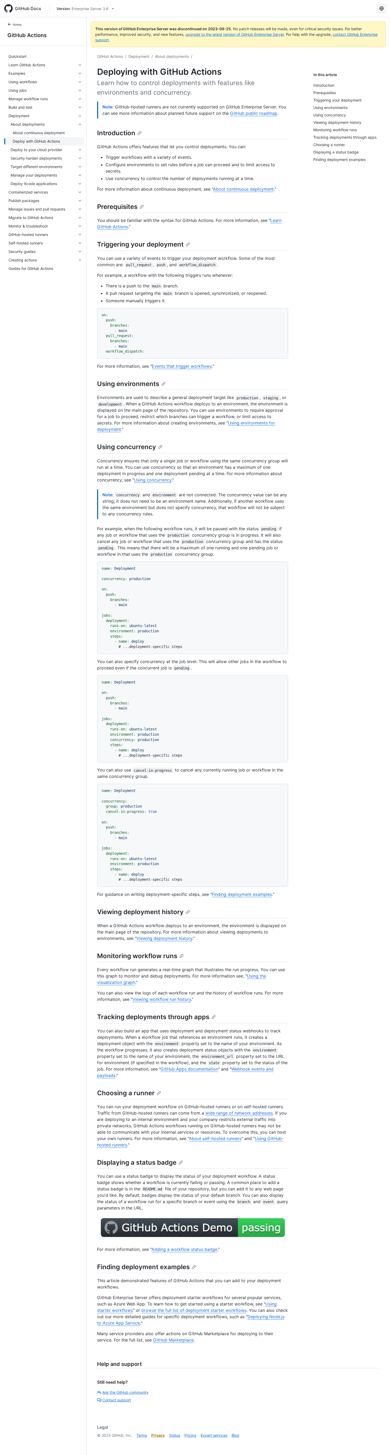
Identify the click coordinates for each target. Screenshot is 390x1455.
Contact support (116, 1400)
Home (17, 25)
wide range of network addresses (239, 1113)
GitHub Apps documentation (189, 1069)
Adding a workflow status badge (184, 1249)
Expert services (214, 1435)
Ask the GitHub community (125, 1392)
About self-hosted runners (215, 1138)
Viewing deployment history (140, 912)
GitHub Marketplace (173, 1340)
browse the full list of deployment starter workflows (193, 1310)
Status (174, 1435)
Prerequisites (117, 207)
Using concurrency (126, 447)
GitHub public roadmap (253, 113)
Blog (235, 1435)
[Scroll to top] (378, 1443)
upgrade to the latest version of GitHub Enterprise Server (234, 34)
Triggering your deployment (140, 244)
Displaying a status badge (136, 1162)
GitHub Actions (27, 35)
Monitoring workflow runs (137, 956)
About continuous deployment (243, 189)
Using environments (128, 384)
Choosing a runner (126, 1093)
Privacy (158, 1435)
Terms (141, 1435)
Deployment (138, 56)
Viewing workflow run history (161, 999)
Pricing (190, 1435)
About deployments (172, 56)
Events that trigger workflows (182, 366)
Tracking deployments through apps (153, 1017)
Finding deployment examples (242, 894)
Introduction (116, 133)
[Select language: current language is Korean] (381, 8)
